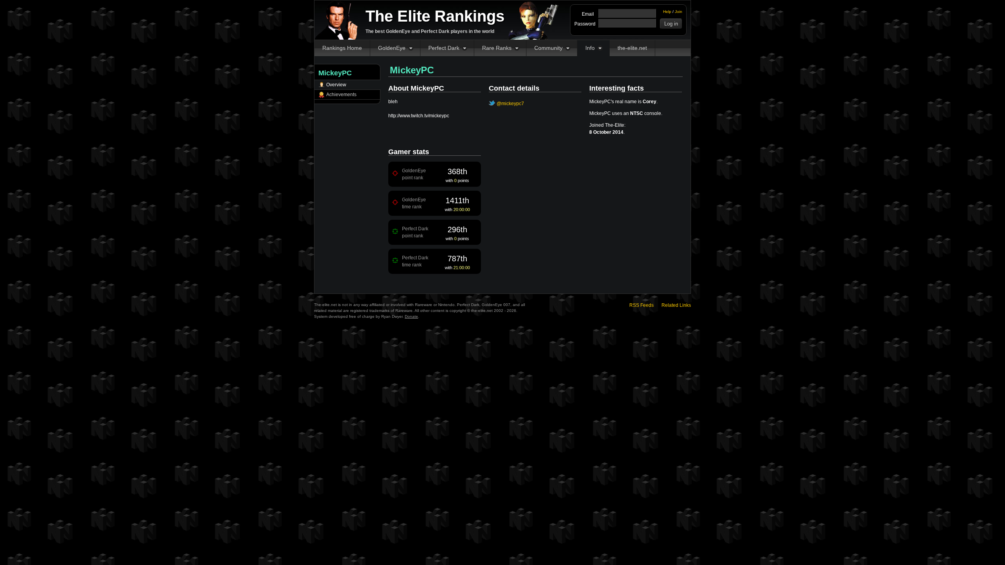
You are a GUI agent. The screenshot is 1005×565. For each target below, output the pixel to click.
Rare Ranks (497, 48)
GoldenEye (392, 48)
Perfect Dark (443, 48)
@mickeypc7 (510, 103)
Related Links (676, 305)
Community (548, 48)
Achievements (341, 94)
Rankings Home (342, 48)
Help (667, 11)
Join (678, 11)
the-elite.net (632, 48)
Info (590, 48)
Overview (336, 84)
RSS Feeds (641, 305)
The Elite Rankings (434, 16)
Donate (411, 316)
